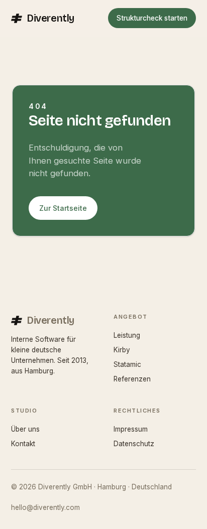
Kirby (122, 350)
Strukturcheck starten (152, 18)
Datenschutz (134, 444)
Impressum (131, 429)
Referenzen (132, 379)
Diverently (50, 18)
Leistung (127, 335)
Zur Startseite (63, 208)
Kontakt (23, 444)
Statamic (127, 364)
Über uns (25, 429)
